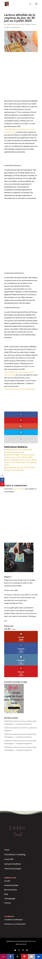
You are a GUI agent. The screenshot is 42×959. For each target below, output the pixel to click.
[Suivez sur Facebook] (19, 950)
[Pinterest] (24, 956)
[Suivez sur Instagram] (26, 950)
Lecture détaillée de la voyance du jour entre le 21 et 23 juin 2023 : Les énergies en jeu (20, 462)
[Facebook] (10, 956)
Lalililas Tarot (11, 24)
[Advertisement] (21, 78)
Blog (6, 894)
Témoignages (9, 898)
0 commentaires (15, 27)
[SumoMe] (38, 956)
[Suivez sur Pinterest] (23, 950)
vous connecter (19, 489)
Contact (7, 903)
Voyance (27, 24)
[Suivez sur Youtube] (15, 950)
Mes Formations (10, 890)
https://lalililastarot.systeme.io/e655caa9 (19, 389)
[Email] (31, 956)
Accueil (7, 881)
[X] (17, 956)
